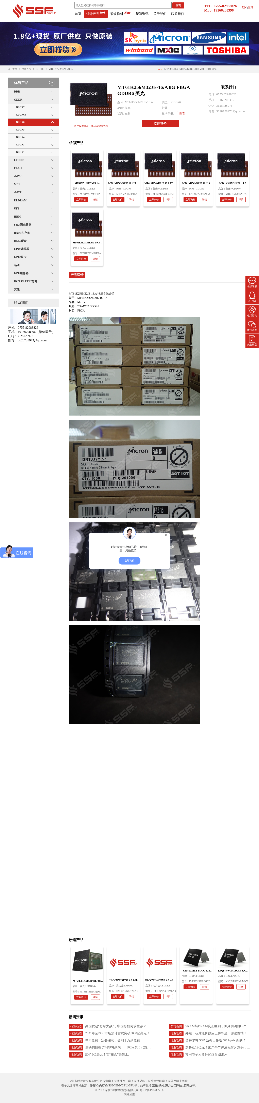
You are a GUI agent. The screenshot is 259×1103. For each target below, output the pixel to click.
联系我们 (177, 14)
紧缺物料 (116, 14)
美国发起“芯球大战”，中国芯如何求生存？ (108, 1026)
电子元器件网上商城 (175, 1081)
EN (250, 7)
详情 (95, 199)
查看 (182, 113)
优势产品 (92, 14)
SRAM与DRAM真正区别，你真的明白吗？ (209, 1026)
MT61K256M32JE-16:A (61, 69)
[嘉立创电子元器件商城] (34, 10)
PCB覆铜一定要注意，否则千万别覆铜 (105, 1040)
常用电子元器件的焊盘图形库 (199, 1054)
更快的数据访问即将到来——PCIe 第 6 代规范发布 (110, 1047)
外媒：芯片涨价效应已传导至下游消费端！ (209, 1033)
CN (244, 7)
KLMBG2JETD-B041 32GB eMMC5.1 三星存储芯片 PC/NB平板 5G (185, 70)
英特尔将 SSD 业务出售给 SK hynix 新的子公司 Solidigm (211, 1040)
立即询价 (160, 123)
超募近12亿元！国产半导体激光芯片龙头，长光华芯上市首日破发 (211, 1047)
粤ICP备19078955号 (152, 1090)
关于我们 (159, 14)
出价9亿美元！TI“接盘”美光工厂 (101, 1054)
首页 (78, 14)
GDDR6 (40, 69)
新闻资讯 (142, 14)
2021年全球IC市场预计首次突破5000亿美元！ (110, 1033)
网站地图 (129, 1094)
